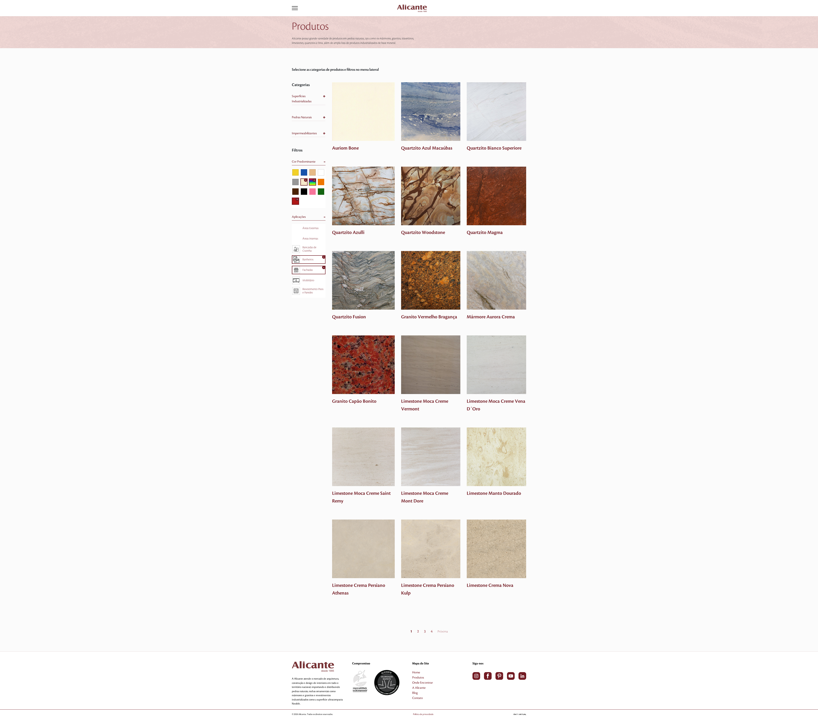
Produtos (418, 677)
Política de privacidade (423, 714)
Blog (415, 693)
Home (416, 672)
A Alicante (419, 688)
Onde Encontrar (422, 682)
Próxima (443, 631)
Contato (417, 698)
